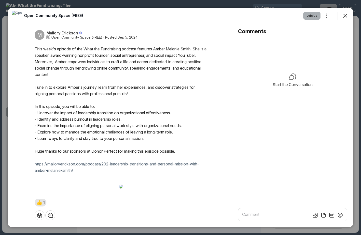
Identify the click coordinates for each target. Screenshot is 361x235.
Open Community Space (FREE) (76, 37)
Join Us (311, 15)
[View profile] (17, 16)
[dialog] (180, 117)
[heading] (53, 15)
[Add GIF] (332, 215)
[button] (40, 202)
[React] (39, 215)
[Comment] (50, 215)
